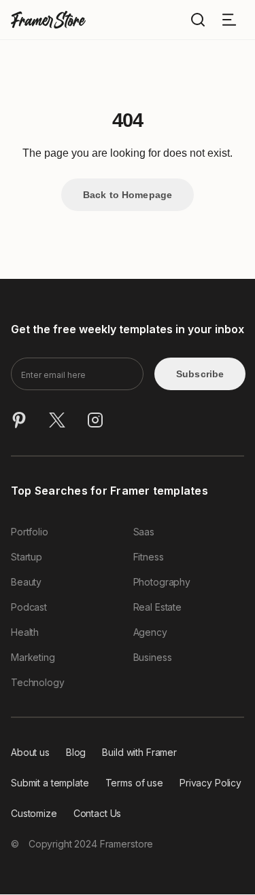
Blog (76, 752)
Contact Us (97, 813)
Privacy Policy (210, 782)
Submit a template (50, 782)
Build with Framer (139, 752)
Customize (34, 813)
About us (30, 752)
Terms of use (134, 782)
